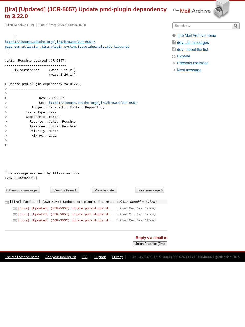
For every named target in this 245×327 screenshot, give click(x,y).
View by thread (64, 190)
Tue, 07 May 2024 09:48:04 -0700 (62, 25)
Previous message (23, 190)
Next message (149, 190)
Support (100, 257)
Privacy (117, 257)
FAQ (85, 257)
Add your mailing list (60, 257)
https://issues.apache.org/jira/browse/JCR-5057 (93, 103)
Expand (183, 56)
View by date (104, 190)
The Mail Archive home (196, 36)
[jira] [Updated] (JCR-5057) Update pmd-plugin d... (66, 208)
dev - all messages (193, 42)
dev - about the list (192, 49)
